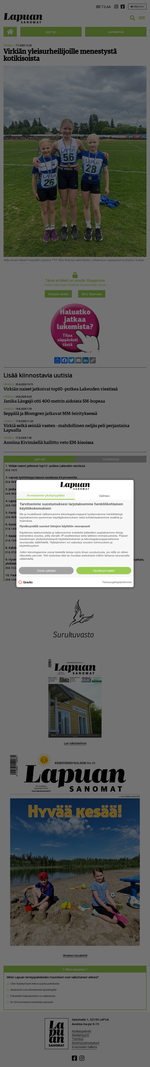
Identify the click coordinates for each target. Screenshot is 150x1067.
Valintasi (104, 495)
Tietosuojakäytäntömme (117, 582)
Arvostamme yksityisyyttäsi (45, 495)
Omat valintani (46, 570)
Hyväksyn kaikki (103, 570)
